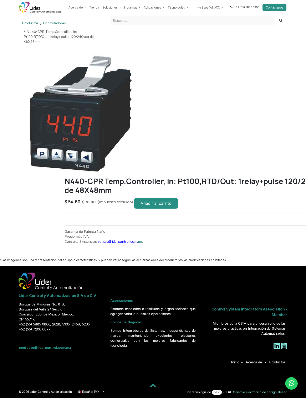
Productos (30, 23)
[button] (25, 178)
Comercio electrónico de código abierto (259, 392)
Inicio (235, 362)
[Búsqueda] (281, 20)
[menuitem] (77, 7)
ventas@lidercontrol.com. (118, 241)
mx (140, 241)
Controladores (54, 23)
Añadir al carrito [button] (156, 203)
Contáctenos (274, 7)
